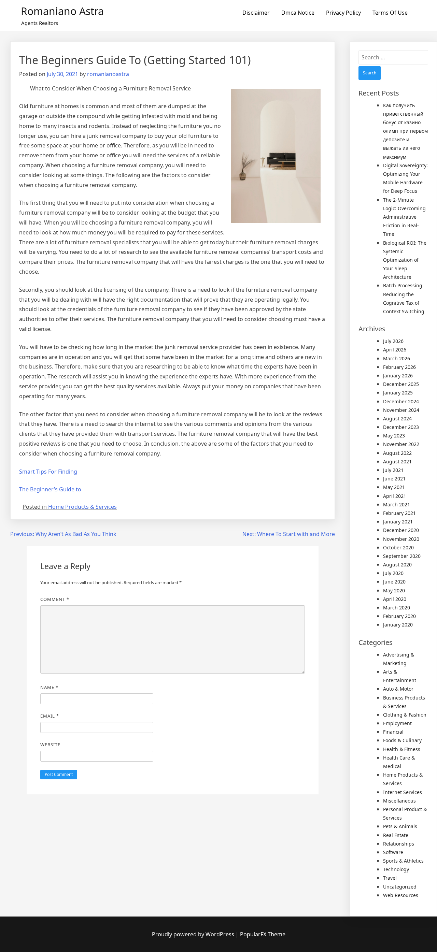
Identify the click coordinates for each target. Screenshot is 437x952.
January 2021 (398, 521)
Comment (54, 599)
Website (50, 744)
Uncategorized (400, 886)
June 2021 (394, 478)
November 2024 (401, 410)
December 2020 (401, 530)
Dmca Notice (297, 12)
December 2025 (401, 384)
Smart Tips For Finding (48, 471)
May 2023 (394, 435)
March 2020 (396, 607)
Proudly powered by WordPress (194, 934)
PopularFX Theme (262, 934)
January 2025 (398, 392)
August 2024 (397, 418)
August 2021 (397, 461)
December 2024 (401, 401)
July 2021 (393, 470)
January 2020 (398, 624)
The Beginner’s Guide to (50, 489)
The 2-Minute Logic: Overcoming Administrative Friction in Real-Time (404, 217)
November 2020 (401, 539)
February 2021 (399, 513)
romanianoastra (108, 74)
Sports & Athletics (403, 860)
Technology (396, 869)
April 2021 (394, 496)
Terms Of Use (390, 12)
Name (49, 687)
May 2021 (394, 487)
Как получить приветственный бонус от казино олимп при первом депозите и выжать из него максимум (405, 131)
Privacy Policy (343, 12)
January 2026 (398, 375)
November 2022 (401, 444)
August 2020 (397, 564)
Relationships (398, 843)
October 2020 (398, 547)
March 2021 (396, 504)
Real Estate (395, 835)
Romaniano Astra (62, 11)
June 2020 (394, 581)
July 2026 (393, 341)
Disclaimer (256, 12)
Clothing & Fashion (404, 714)
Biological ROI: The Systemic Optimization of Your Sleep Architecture (404, 260)
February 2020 (399, 616)
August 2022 (397, 453)
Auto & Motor (398, 689)
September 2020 (402, 556)
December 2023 (401, 427)
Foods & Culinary (402, 740)
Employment (397, 723)
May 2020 (394, 590)
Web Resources (400, 895)
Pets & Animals (400, 826)
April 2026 (394, 349)
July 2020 (393, 573)
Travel (390, 878)
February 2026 (399, 367)
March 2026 (396, 358)
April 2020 (394, 599)
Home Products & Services (82, 506)
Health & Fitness (401, 749)
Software (393, 852)
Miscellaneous (399, 800)
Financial (393, 732)
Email (49, 716)
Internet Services (402, 792)
